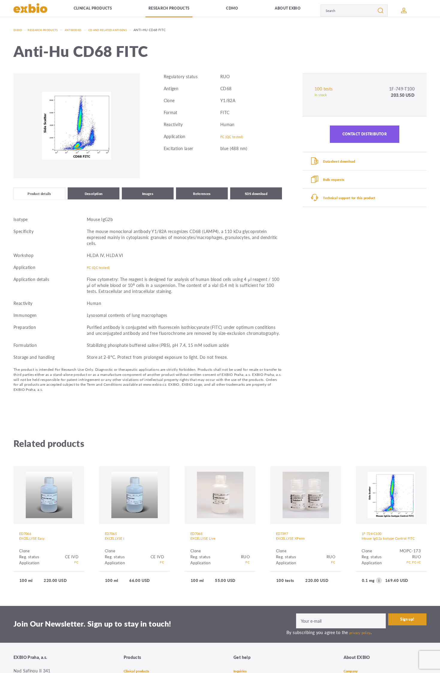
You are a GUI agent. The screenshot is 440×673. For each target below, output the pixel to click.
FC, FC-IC (412, 576)
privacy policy (362, 645)
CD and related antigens (122, 30)
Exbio (18, 30)
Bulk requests (339, 188)
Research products (169, 10)
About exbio (268, 10)
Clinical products (98, 10)
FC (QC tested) (234, 136)
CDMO (223, 10)
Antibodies (82, 30)
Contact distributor (364, 136)
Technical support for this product (359, 210)
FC (75, 570)
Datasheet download (346, 167)
